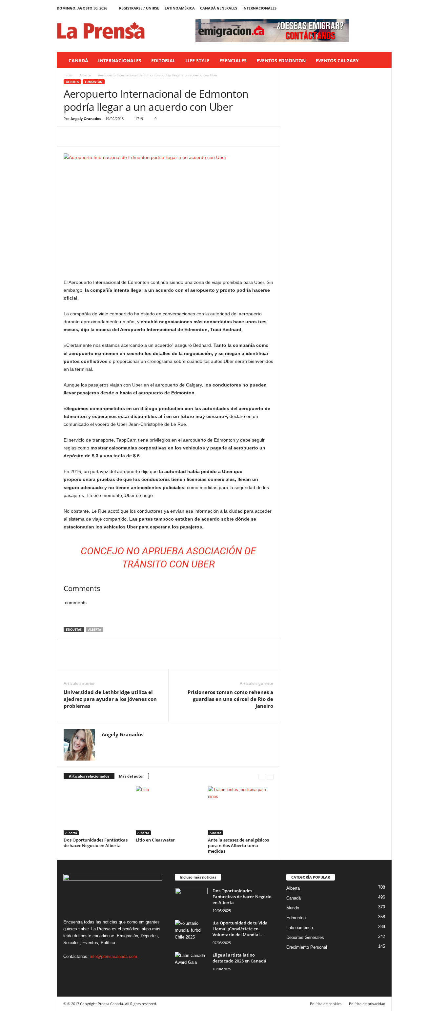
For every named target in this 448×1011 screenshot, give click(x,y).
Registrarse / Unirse (139, 8)
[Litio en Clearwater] (168, 810)
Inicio (68, 75)
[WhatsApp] (115, 136)
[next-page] (270, 776)
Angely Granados (86, 118)
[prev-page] (261, 776)
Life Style (197, 60)
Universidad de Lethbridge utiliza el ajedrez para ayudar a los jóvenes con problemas (110, 699)
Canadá (78, 60)
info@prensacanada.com (113, 956)
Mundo (292, 907)
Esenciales (233, 60)
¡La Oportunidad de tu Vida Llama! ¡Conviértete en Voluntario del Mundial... (240, 929)
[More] (131, 136)
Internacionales (259, 8)
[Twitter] (376, 8)
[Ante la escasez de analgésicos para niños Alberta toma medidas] (241, 810)
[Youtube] (387, 8)
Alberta (85, 75)
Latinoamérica (180, 8)
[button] (382, 60)
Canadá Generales (218, 8)
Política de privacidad (367, 1003)
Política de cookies (325, 1003)
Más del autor (131, 776)
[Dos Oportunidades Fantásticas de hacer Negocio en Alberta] (96, 810)
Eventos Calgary (337, 60)
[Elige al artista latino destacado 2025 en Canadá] (191, 964)
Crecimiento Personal (306, 947)
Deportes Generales (305, 937)
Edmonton (93, 82)
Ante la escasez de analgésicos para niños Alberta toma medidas (238, 845)
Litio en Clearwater (155, 840)
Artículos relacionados (89, 776)
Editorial (163, 60)
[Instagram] (366, 8)
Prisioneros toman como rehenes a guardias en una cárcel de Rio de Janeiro (230, 699)
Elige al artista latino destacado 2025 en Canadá (239, 958)
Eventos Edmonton (281, 60)
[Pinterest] (100, 136)
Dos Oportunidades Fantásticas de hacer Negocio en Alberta (96, 842)
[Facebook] (356, 8)
